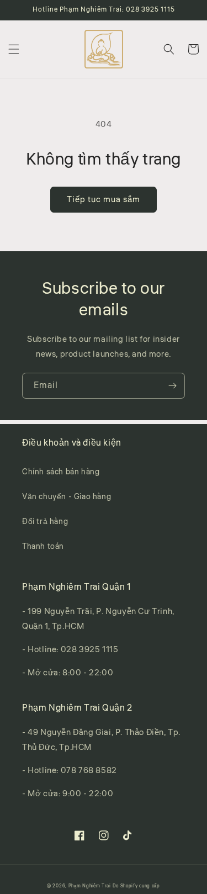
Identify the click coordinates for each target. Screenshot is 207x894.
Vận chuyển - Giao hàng (66, 496)
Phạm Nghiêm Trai (89, 885)
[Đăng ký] (172, 386)
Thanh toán (43, 546)
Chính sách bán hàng (60, 472)
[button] (14, 49)
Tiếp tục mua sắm (103, 199)
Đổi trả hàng (45, 521)
